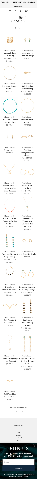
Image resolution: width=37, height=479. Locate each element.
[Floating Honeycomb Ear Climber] (27, 136)
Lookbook (18, 438)
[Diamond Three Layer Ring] (9, 39)
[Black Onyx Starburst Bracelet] (9, 270)
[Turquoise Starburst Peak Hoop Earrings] (27, 273)
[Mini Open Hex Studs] (27, 240)
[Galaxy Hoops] (9, 136)
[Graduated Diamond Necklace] (9, 72)
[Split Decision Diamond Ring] (27, 72)
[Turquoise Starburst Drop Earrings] (9, 240)
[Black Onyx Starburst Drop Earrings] (27, 306)
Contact (18, 440)
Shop (18, 432)
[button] (34, 445)
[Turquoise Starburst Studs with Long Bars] (27, 343)
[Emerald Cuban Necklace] (27, 105)
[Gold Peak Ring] (9, 380)
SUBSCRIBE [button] (18, 468)
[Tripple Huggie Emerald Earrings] (27, 39)
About (18, 435)
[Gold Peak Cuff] (9, 306)
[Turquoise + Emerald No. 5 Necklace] (9, 106)
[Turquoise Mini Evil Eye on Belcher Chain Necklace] (9, 172)
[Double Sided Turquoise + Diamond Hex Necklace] (27, 205)
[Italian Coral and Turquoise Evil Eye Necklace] (9, 205)
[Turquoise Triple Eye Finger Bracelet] (9, 342)
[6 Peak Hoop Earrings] (27, 172)
